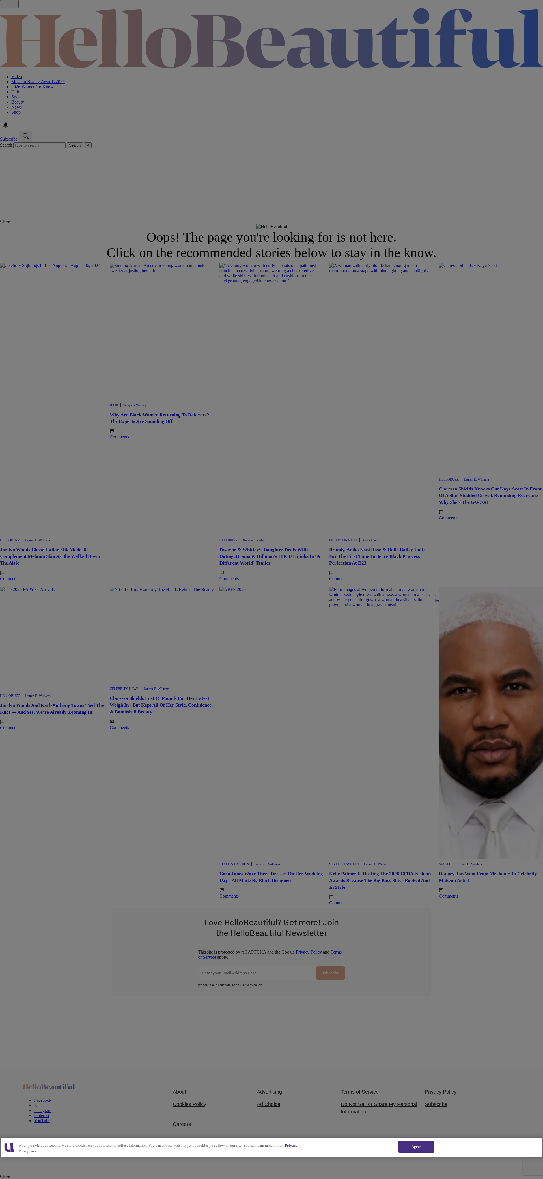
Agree (416, 1146)
